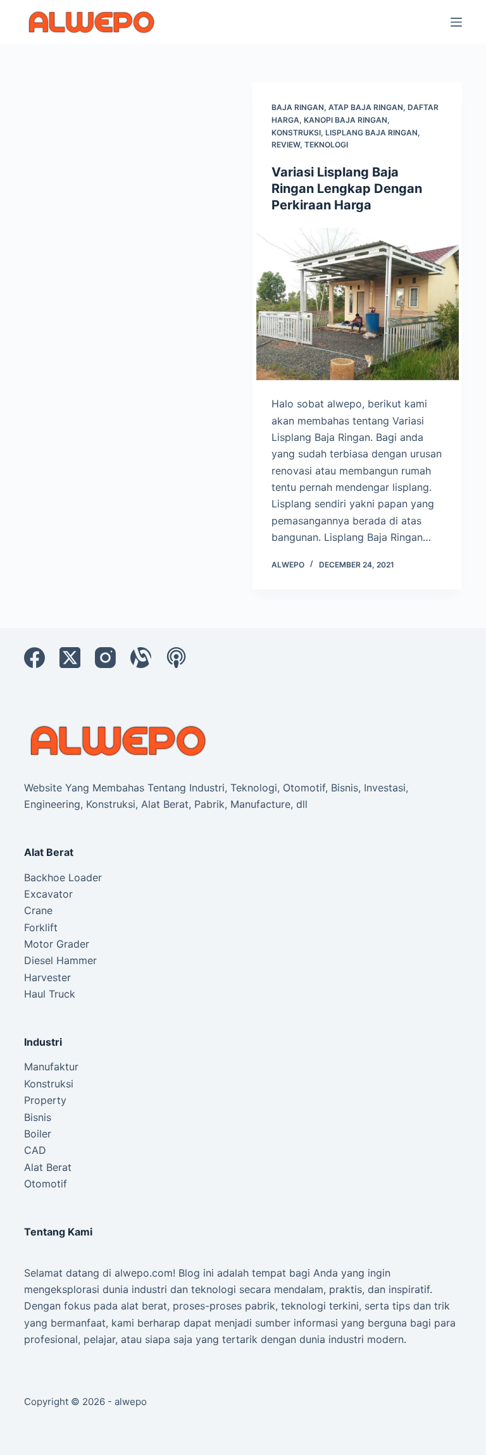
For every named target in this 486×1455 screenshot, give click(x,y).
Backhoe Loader (63, 877)
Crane (38, 910)
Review (285, 144)
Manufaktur (51, 1066)
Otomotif (45, 1183)
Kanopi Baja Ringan (345, 120)
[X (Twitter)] (69, 657)
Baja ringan (297, 107)
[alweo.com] (119, 739)
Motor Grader (56, 944)
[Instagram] (105, 657)
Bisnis (37, 1117)
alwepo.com (144, 1272)
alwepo (131, 1402)
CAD (35, 1150)
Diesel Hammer (60, 960)
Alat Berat (48, 1167)
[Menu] (456, 22)
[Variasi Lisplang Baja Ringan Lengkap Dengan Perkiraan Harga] (357, 304)
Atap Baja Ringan (365, 107)
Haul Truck (49, 994)
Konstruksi (296, 132)
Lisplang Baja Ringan (371, 132)
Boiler (37, 1133)
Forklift (41, 927)
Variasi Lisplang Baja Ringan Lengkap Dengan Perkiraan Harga (346, 188)
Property (45, 1100)
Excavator (48, 894)
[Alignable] (140, 657)
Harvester (47, 977)
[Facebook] (34, 657)
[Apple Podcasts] (176, 657)
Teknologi (326, 144)
